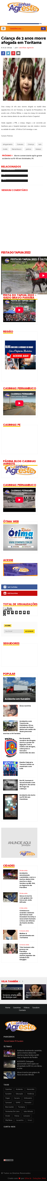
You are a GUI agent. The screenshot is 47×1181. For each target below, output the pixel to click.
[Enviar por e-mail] (18, 53)
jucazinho (20, 1120)
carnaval (8, 1102)
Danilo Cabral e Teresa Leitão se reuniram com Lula (27, 765)
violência (30, 1093)
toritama (21, 1107)
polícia (28, 149)
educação (19, 1093)
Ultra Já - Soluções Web (35, 1178)
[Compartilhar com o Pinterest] (13, 53)
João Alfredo (28, 1111)
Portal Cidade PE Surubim (13, 1041)
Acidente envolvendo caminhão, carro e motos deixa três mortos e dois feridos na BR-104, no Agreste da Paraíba (29, 1054)
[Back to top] (41, 1175)
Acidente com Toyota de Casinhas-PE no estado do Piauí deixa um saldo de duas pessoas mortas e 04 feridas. (19, 727)
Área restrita (25, 706)
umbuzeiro (28, 1098)
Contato (22, 1010)
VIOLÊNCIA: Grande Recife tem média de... (34, 995)
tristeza (38, 149)
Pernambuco (16, 149)
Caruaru (20, 144)
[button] (3, 28)
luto (40, 144)
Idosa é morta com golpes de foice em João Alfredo (28, 1073)
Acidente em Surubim (17, 699)
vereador (27, 1102)
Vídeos (27, 1007)
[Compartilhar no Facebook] (3, 53)
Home (7, 1007)
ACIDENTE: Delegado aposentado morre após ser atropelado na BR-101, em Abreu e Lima (29, 1065)
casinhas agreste (26, 47)
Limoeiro (26, 1116)
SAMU (18, 1102)
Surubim (35, 1007)
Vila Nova (8, 1120)
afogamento (7, 144)
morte (5, 149)
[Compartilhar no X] (8, 53)
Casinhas (17, 1007)
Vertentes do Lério (12, 1111)
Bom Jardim (9, 1107)
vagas (7, 1098)
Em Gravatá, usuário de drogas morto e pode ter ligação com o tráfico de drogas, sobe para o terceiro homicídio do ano (28, 745)
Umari (30, 1120)
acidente (19, 1089)
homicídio (30, 1089)
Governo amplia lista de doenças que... (12, 996)
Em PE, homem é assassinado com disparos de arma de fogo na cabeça (27, 784)
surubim (8, 1093)
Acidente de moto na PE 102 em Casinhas (27, 797)
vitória (16, 1116)
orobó (7, 1116)
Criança (31, 144)
